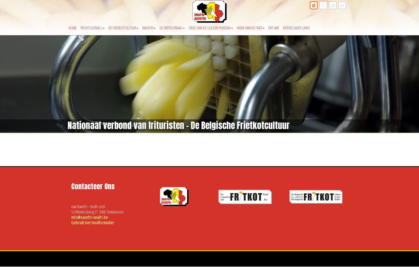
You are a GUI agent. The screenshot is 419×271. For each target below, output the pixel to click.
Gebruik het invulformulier (92, 222)
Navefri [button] (147, 28)
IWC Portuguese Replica (43, 261)
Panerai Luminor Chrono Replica (267, 261)
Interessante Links (296, 28)
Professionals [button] (91, 28)
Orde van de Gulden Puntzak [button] (210, 28)
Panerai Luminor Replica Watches (187, 261)
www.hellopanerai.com (364, 261)
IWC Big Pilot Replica (123, 261)
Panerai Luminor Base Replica (227, 261)
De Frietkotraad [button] (171, 28)
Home (72, 28)
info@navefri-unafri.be (89, 217)
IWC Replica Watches (13, 261)
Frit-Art (273, 28)
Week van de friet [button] (249, 28)
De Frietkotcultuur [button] (122, 28)
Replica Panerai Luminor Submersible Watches (318, 261)
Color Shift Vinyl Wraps (393, 261)
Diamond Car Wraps (217, 267)
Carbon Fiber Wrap (192, 267)
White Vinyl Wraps (242, 267)
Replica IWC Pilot (69, 261)
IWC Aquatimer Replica (95, 261)
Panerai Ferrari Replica (151, 261)
